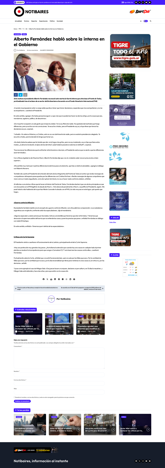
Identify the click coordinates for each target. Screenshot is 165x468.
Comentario (18, 346)
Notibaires (65, 299)
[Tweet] (20, 95)
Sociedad (60, 21)
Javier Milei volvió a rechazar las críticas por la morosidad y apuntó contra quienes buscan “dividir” (27, 330)
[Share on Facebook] (16, 95)
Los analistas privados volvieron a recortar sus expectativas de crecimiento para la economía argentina (26, 431)
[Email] (25, 95)
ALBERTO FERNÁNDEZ (47, 50)
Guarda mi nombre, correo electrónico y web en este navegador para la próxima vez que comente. (45, 397)
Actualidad (18, 21)
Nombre (17, 371)
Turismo (26, 21)
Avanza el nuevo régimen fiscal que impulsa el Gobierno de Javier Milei (57, 328)
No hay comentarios (32, 50)
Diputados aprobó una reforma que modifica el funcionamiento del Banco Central (89, 330)
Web (15, 388)
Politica (52, 21)
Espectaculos (43, 21)
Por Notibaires (21, 50)
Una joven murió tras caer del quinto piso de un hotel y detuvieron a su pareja (96, 430)
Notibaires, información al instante (41, 461)
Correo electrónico (20, 380)
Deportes (34, 21)
